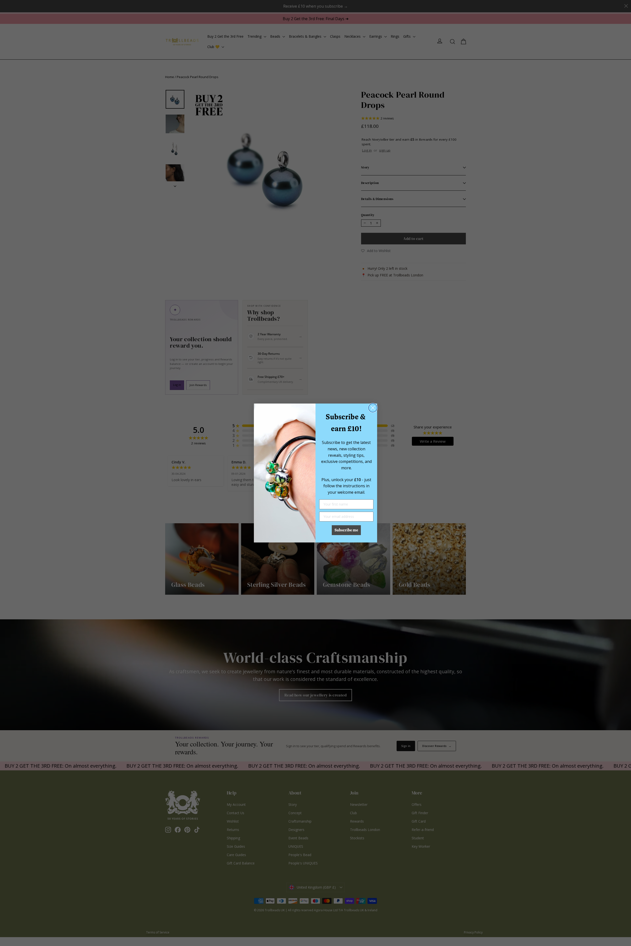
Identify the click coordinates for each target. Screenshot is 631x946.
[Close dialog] (372, 408)
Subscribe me (346, 530)
